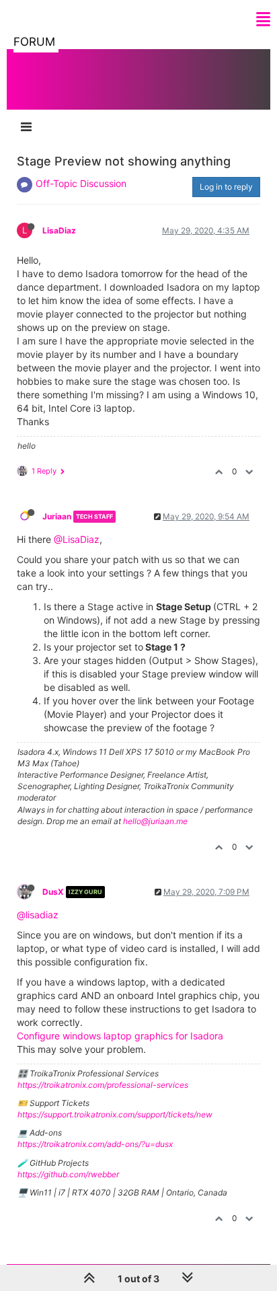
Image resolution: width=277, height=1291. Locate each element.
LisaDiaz (59, 230)
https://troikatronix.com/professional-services (102, 1085)
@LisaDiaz (77, 539)
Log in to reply (226, 187)
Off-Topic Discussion (81, 183)
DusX (53, 892)
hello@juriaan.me (155, 821)
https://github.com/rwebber (68, 1174)
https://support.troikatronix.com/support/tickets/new (114, 1114)
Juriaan (56, 516)
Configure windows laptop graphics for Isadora (120, 1035)
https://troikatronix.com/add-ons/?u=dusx (95, 1144)
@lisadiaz (37, 914)
